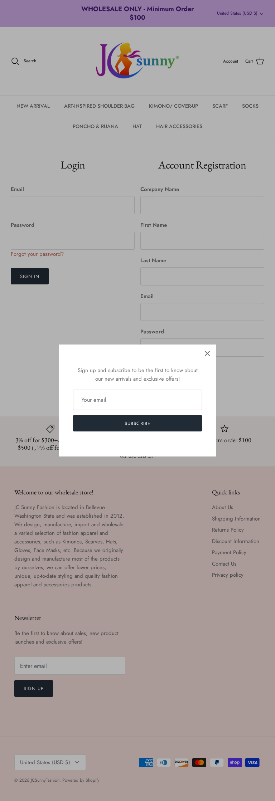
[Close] (207, 353)
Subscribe (137, 423)
